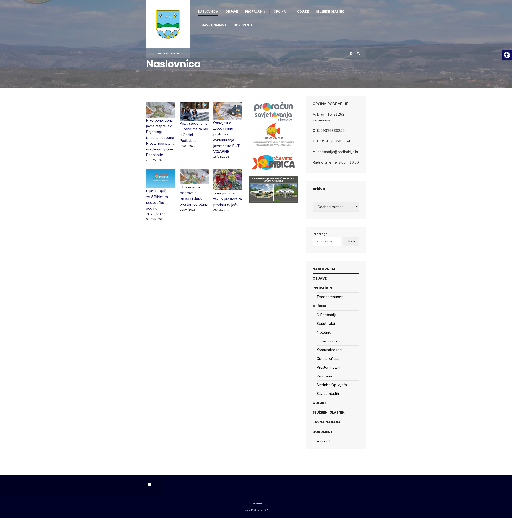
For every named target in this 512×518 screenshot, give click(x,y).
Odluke (303, 11)
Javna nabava (214, 25)
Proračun (253, 11)
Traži (351, 241)
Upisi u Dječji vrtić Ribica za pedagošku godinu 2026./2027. (157, 202)
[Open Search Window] (358, 53)
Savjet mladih (328, 393)
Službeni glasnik (330, 11)
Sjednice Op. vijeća (332, 384)
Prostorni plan (328, 367)
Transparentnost (330, 296)
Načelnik (324, 332)
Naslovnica (208, 11)
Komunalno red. (329, 349)
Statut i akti (326, 323)
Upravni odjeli (328, 341)
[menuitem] (255, 11)
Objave (231, 11)
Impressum (255, 503)
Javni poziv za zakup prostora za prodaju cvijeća (227, 199)
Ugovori (323, 440)
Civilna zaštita (328, 358)
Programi (324, 376)
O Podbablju (327, 314)
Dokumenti (243, 25)
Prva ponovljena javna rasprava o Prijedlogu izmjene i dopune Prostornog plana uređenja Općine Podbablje (160, 137)
